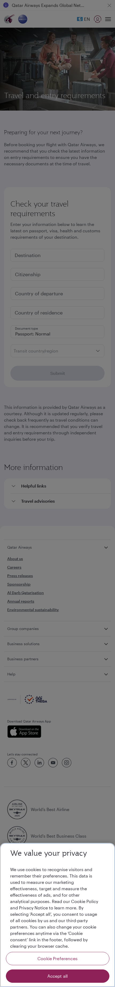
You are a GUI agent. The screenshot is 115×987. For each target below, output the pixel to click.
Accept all (57, 975)
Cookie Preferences (57, 958)
